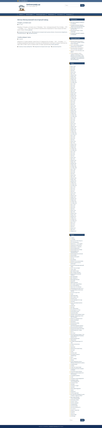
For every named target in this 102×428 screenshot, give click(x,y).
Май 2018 (72, 209)
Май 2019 (72, 191)
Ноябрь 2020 (73, 164)
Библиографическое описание (77, 253)
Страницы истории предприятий (25, 46)
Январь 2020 (73, 179)
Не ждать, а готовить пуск (24, 22)
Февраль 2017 (73, 231)
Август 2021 (73, 151)
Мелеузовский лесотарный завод (40, 32)
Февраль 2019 (73, 195)
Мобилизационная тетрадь (76, 330)
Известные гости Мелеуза (76, 286)
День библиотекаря (75, 271)
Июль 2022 (73, 136)
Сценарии (72, 384)
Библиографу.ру (33, 4)
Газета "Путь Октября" (75, 268)
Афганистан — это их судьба (76, 243)
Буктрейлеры (73, 259)
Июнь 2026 (73, 69)
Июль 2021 (73, 153)
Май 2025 (72, 88)
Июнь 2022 (73, 138)
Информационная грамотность (77, 288)
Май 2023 (72, 122)
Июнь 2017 (73, 225)
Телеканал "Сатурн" (75, 385)
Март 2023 (73, 125)
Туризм (72, 390)
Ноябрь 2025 (73, 79)
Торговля (72, 387)
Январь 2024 (73, 110)
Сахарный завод (74, 364)
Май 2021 (72, 156)
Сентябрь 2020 (74, 167)
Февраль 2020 (73, 178)
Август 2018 (73, 204)
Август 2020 (73, 169)
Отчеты (72, 345)
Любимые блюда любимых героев (77, 314)
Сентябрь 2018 (74, 203)
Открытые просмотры (75, 344)
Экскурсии (73, 411)
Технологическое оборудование (61, 32)
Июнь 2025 (73, 86)
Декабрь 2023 (73, 111)
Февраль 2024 (73, 108)
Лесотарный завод (74, 308)
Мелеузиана (51, 14)
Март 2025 (73, 91)
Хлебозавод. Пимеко (75, 399)
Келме (72, 294)
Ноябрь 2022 (73, 131)
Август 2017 (73, 222)
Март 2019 (73, 194)
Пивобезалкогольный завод (76, 348)
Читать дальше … (29, 30)
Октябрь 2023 (73, 114)
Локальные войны (74, 312)
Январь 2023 (73, 128)
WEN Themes (60, 426)
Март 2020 (73, 176)
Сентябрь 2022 (74, 133)
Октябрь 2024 (73, 98)
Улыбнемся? (73, 391)
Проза (72, 357)
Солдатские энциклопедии (76, 367)
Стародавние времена (75, 375)
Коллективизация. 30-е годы (76, 299)
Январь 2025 (73, 94)
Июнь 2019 (73, 189)
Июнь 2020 (73, 172)
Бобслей (72, 258)
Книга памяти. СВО (74, 297)
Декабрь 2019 (73, 181)
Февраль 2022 (73, 144)
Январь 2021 (73, 161)
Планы (72, 351)
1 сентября (73, 239)
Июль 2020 (73, 170)
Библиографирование (75, 248)
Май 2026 (72, 70)
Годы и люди (73, 269)
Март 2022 (73, 142)
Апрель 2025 (73, 89)
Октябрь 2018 (73, 201)
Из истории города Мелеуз (76, 284)
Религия (72, 360)
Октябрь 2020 (73, 166)
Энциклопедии (73, 414)
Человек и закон (74, 401)
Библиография (29, 14)
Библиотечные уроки (75, 256)
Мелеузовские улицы (75, 323)
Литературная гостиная (75, 310)
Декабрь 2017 (73, 216)
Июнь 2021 (73, 154)
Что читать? (60, 14)
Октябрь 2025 (73, 81)
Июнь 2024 (73, 103)
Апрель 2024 (73, 106)
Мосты (72, 331)
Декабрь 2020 (73, 163)
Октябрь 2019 (73, 184)
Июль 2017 (73, 223)
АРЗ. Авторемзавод (75, 242)
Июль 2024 (73, 101)
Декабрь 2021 (73, 145)
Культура (72, 307)
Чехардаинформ (74, 404)
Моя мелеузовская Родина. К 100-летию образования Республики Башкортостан (77, 336)
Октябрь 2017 (73, 219)
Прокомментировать (32, 33)
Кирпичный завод (74, 295)
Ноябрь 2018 (73, 200)
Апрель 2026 (73, 72)
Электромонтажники (21, 33)
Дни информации (74, 276)
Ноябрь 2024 (73, 97)
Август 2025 (73, 83)
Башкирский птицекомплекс (76, 245)
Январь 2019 (73, 197)
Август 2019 (73, 186)
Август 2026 (73, 66)
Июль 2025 (73, 85)
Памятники (73, 347)
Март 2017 (73, 229)
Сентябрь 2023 (74, 116)
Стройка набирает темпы (24, 37)
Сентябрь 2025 (74, 82)
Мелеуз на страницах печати (76, 318)
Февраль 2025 (73, 92)
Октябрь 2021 (73, 148)
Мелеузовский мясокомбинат (77, 327)
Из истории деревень (75, 285)
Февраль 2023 (73, 126)
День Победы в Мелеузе (76, 272)
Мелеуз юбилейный (75, 320)
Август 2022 (73, 135)
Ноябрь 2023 (73, 113)
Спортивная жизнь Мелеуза (76, 371)
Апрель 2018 (73, 210)
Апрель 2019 (73, 192)
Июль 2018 (73, 206)
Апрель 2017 (73, 228)
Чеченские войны (74, 405)
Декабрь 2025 (73, 78)
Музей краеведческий (75, 338)
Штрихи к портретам (75, 410)
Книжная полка (74, 298)
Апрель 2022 (73, 141)
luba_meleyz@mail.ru (23, 1)
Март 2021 (73, 158)
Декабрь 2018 (73, 198)
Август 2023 (73, 117)
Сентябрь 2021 (74, 150)
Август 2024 (73, 100)
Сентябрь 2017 (74, 220)
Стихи (72, 377)
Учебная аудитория (40, 14)
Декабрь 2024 (73, 95)
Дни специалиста (74, 278)
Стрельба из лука (74, 382)
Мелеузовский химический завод (25, 32)
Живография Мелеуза (75, 279)
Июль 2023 (73, 119)
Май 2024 (72, 104)
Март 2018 (73, 211)
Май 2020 (72, 173)
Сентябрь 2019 (74, 185)
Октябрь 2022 (73, 132)
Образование (73, 339)
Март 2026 (73, 73)
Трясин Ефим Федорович (76, 388)
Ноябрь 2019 (73, 182)
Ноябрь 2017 (73, 217)
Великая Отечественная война (77, 261)
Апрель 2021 (73, 157)
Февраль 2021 (73, 160)
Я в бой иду (73, 416)
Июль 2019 (73, 188)
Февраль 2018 (73, 213)
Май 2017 (72, 226)
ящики (49, 46)
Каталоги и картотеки (75, 292)
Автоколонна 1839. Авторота (77, 240)
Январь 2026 (73, 76)
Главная (21, 14)
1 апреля (72, 237)
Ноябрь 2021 (73, 147)
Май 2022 (72, 139)
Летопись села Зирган (78, 49)
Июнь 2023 (73, 120)
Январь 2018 (73, 214)
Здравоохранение (74, 282)
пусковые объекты (50, 32)
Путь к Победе (74, 358)
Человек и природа (74, 402)
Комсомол (73, 301)
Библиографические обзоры (76, 249)
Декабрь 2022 (73, 129)
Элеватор (73, 413)
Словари (72, 365)
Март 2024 (73, 107)
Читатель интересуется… (76, 407)
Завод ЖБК (73, 281)
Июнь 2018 (73, 207)
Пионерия (73, 350)
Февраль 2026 (73, 75)
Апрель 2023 (73, 123)
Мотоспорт (73, 333)
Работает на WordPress (43, 426)
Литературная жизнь (75, 311)
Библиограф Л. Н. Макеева (76, 246)
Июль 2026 (73, 67)
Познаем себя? (74, 352)
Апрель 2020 (73, 175)
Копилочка (68, 14)
